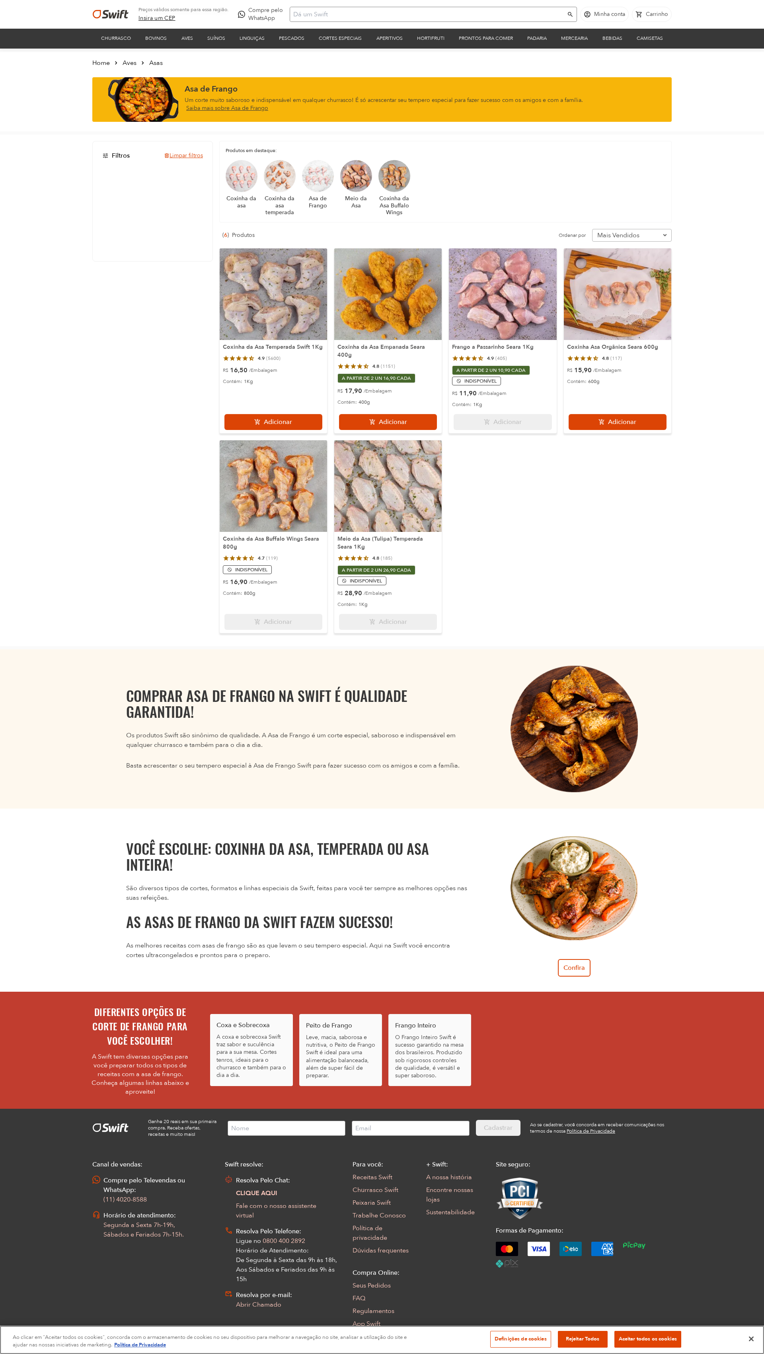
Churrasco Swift (375, 1190)
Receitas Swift (372, 1177)
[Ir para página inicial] (110, 14)
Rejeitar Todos (583, 1338)
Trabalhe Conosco (379, 1215)
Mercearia (574, 38)
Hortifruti (430, 38)
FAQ (359, 1298)
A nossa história (449, 1177)
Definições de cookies (521, 1338)
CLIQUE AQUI (256, 1193)
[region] (382, 1340)
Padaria (537, 38)
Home (101, 63)
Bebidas (612, 38)
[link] (156, 18)
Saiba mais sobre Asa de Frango (227, 108)
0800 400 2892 (284, 1241)
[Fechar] (751, 1339)
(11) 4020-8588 (125, 1199)
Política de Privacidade (140, 1345)
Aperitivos (389, 38)
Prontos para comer (486, 38)
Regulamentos (373, 1311)
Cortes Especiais (340, 38)
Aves (187, 38)
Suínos (216, 38)
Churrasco (116, 38)
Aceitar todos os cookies (648, 1338)
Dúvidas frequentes (381, 1250)
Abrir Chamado (258, 1304)
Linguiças (252, 38)
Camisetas (650, 38)
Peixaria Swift (372, 1202)
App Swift (366, 1323)
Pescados (291, 38)
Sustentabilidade (450, 1212)
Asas (156, 63)
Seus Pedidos (372, 1285)
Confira (574, 967)
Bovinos (156, 38)
